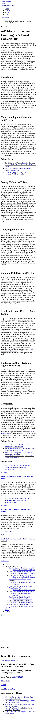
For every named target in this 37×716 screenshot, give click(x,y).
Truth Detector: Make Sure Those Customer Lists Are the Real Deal (19, 453)
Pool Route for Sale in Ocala (22, 599)
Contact (7, 611)
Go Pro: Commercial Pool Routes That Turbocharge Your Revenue (17, 446)
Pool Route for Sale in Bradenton (24, 577)
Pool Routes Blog (8, 689)
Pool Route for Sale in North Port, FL (21, 571)
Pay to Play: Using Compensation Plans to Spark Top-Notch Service (18, 169)
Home (7, 9)
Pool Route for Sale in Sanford (23, 602)
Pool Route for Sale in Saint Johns (24, 590)
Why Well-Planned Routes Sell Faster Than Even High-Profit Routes (19, 698)
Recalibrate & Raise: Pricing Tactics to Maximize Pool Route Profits (17, 173)
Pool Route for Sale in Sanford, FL (20, 601)
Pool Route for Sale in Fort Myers (24, 570)
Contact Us (8, 14)
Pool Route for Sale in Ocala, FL (19, 597)
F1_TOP (4, 472)
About (7, 12)
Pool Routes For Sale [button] (12, 566)
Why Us (7, 10)
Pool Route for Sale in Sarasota (23, 606)
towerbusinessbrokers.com (9, 660)
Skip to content (6, 2)
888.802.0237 (17, 677)
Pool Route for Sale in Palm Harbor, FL (22, 591)
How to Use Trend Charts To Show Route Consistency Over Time (18, 709)
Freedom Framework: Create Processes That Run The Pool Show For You (19, 449)
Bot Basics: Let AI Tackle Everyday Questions (20, 163)
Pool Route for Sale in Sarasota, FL (20, 604)
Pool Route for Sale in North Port (24, 573)
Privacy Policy (5, 681)
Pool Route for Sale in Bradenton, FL (21, 575)
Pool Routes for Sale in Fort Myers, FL (21, 568)
